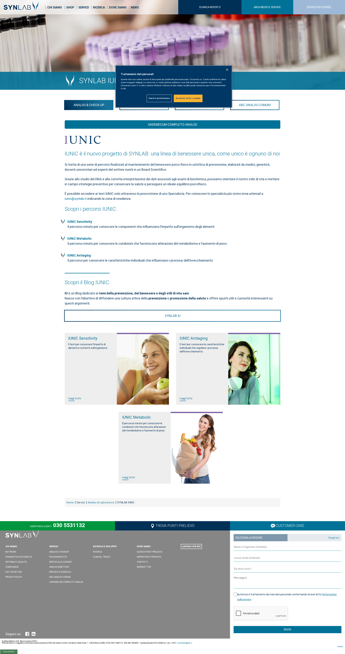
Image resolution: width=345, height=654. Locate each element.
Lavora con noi (191, 546)
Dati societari (13, 572)
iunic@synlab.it (76, 199)
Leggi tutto (74, 398)
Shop (70, 7)
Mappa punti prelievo (149, 557)
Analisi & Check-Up (88, 105)
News (135, 7)
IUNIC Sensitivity (79, 222)
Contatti (142, 562)
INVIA (287, 629)
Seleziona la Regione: (249, 537)
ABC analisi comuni (255, 105)
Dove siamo (118, 7)
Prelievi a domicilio (60, 572)
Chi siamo (54, 7)
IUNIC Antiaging (79, 255)
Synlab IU (172, 316)
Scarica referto (210, 7)
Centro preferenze (8, 651)
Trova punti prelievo (174, 525)
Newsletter (144, 567)
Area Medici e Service (267, 7)
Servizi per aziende (319, 7)
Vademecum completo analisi (172, 124)
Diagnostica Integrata (18, 557)
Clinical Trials (101, 557)
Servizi (83, 7)
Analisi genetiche (59, 567)
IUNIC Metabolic (79, 238)
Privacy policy (13, 577)
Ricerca (99, 7)
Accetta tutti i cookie (188, 98)
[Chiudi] (227, 70)
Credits (340, 647)
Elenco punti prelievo (149, 552)
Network (10, 552)
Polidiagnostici (58, 557)
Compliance (12, 567)
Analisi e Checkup (59, 552)
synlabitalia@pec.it (184, 643)
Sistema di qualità (16, 562)
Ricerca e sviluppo (105, 546)
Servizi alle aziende (60, 562)
